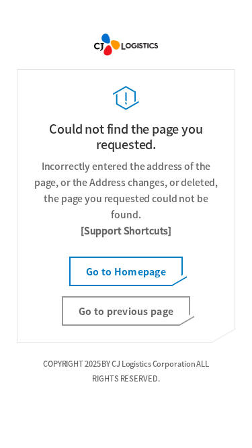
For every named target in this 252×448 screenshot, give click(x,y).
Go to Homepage (126, 271)
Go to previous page (126, 311)
